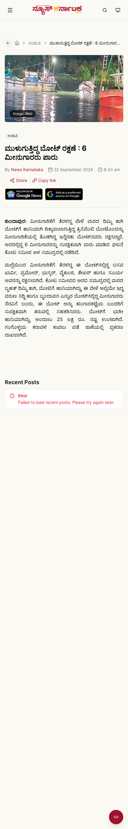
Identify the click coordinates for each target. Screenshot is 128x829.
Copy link (47, 180)
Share (21, 180)
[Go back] (8, 43)
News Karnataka (27, 169)
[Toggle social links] (116, 817)
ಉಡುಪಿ (35, 42)
